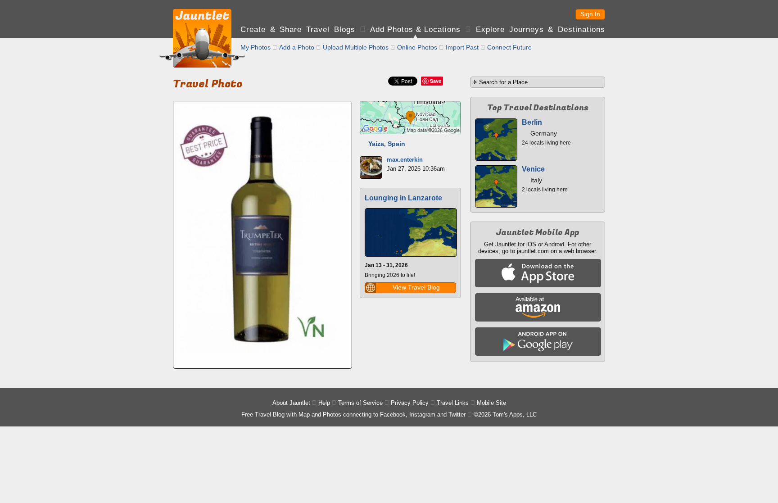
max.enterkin (405, 159)
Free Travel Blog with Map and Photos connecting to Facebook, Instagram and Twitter (353, 414)
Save (435, 80)
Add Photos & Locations (415, 29)
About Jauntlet (291, 402)
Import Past (462, 47)
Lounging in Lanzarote (403, 198)
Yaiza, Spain (386, 143)
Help (324, 402)
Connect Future (509, 47)
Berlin (532, 122)
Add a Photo (296, 47)
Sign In (590, 14)
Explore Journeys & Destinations (540, 29)
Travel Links (453, 402)
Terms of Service (360, 402)
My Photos (255, 47)
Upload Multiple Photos (356, 47)
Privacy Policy (410, 402)
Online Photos (417, 47)
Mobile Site (491, 402)
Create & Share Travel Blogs (297, 29)
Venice (533, 169)
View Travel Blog (416, 287)
